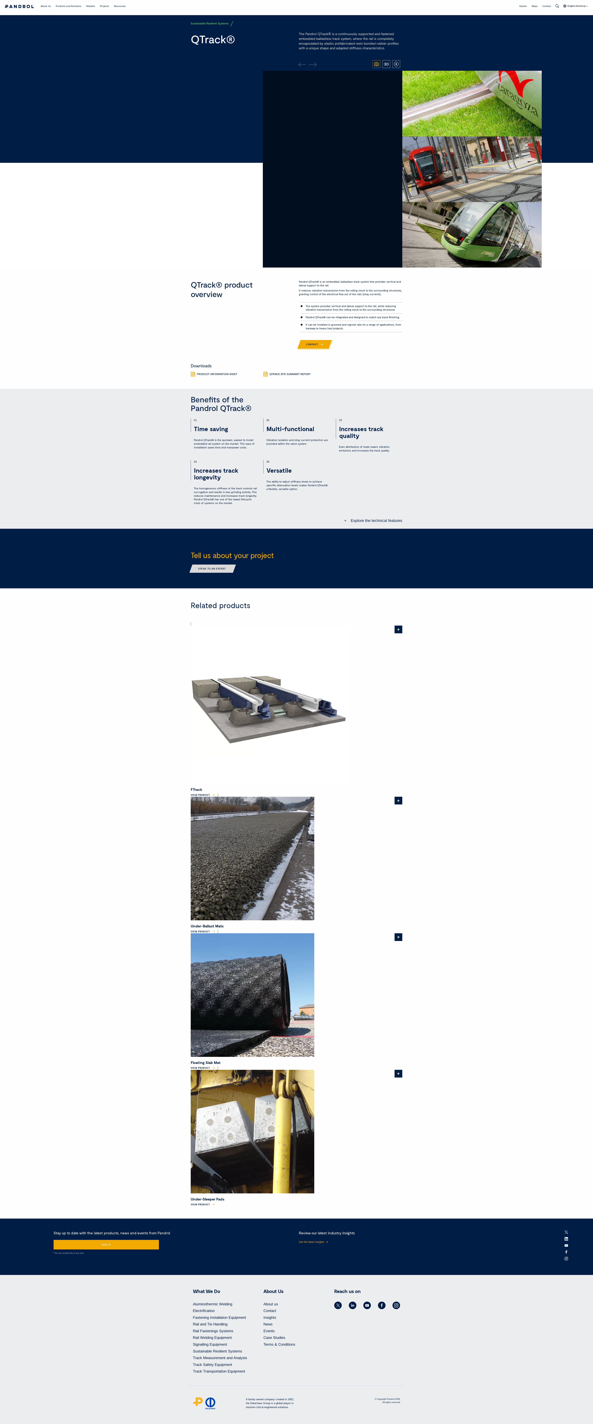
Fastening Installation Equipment (219, 1317)
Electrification (204, 1311)
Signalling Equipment (210, 1344)
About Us (46, 6)
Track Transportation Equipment (219, 1371)
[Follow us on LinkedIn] (352, 1305)
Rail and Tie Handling (210, 1324)
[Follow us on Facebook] (382, 1305)
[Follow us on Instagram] (396, 1305)
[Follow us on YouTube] (367, 1305)
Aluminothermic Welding (212, 1304)
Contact (546, 6)
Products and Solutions (68, 6)
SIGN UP (106, 1244)
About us (270, 1304)
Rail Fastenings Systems (213, 1331)
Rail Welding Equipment (212, 1337)
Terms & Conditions (279, 1344)
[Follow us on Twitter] (338, 1305)
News (535, 6)
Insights (269, 1317)
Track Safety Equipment (212, 1365)
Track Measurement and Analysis (220, 1358)
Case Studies (274, 1337)
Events (523, 6)
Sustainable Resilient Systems (217, 1351)
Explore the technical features (376, 521)
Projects (104, 6)
